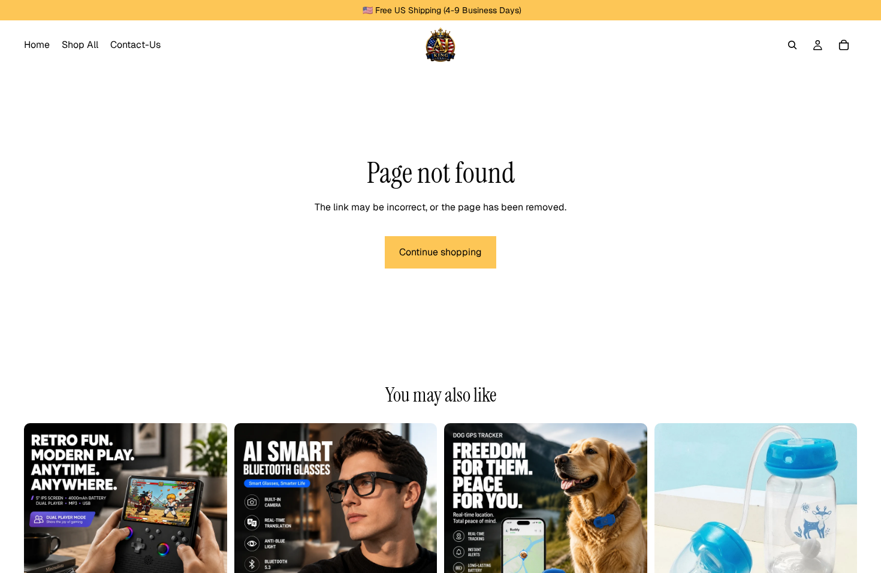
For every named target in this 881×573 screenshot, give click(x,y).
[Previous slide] (42, 524)
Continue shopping (440, 252)
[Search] (792, 45)
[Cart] (844, 45)
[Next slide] (209, 524)
